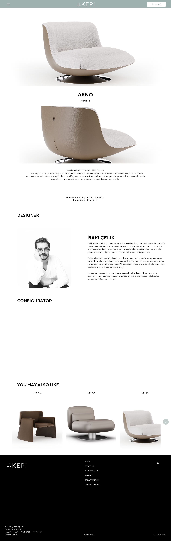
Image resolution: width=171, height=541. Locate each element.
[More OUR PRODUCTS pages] (100, 484)
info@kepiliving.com (16, 527)
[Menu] (8, 4)
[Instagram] (157, 462)
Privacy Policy (89, 534)
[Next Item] (166, 422)
